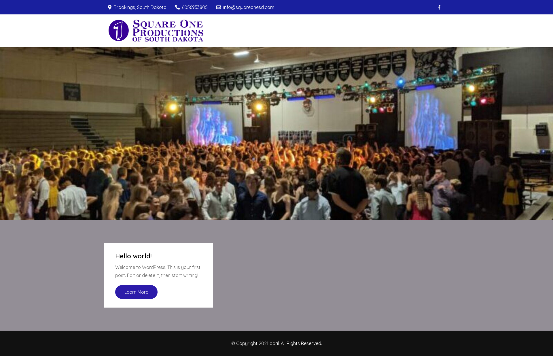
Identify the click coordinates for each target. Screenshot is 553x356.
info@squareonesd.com (248, 7)
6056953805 (195, 7)
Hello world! (133, 256)
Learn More (136, 292)
